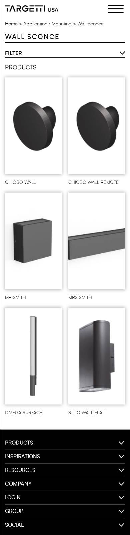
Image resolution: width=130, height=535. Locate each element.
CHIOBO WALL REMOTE (93, 182)
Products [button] (19, 443)
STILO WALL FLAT (86, 413)
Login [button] (13, 497)
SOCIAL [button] (14, 525)
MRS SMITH (80, 297)
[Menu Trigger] (112, 8)
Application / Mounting (47, 23)
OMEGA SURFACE (23, 413)
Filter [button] (13, 53)
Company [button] (18, 484)
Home (11, 23)
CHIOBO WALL (20, 182)
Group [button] (14, 511)
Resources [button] (20, 470)
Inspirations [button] (22, 456)
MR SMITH (15, 297)
